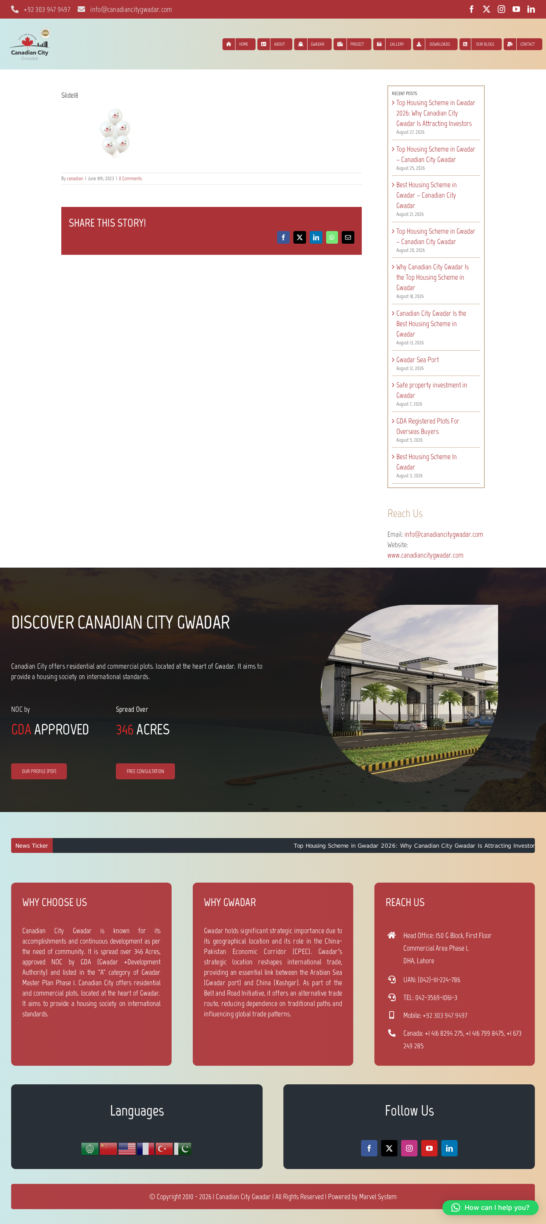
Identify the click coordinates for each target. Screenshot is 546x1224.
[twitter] (486, 9)
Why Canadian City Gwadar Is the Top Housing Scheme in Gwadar (432, 277)
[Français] (146, 1148)
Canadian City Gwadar (243, 1196)
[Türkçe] (164, 1148)
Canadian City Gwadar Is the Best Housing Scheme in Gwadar (431, 323)
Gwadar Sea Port (417, 359)
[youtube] (516, 9)
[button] (490, 1207)
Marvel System (378, 1196)
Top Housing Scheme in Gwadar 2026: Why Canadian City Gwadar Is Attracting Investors (435, 113)
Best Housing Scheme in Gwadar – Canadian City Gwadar (426, 195)
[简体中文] (109, 1148)
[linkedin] (531, 9)
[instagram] (501, 9)
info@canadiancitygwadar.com (443, 534)
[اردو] (183, 1148)
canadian (75, 178)
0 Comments (130, 178)
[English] (127, 1148)
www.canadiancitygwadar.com (425, 555)
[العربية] (90, 1148)
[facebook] (471, 9)
